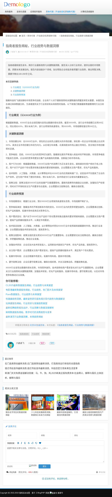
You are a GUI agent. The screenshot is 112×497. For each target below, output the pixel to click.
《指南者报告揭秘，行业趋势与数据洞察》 (76, 325)
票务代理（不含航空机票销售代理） (61, 12)
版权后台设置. (24, 493)
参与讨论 (102, 472)
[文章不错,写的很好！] (32, 443)
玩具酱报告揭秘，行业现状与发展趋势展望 (26, 303)
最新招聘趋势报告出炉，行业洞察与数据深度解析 (30, 308)
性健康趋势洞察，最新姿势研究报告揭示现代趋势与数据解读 (35, 299)
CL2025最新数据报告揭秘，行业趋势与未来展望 (29, 285)
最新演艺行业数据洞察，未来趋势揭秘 (24, 317)
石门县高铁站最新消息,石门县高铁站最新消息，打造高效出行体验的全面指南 (42, 363)
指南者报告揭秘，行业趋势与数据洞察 (77, 36)
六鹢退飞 (13, 52)
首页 (23, 36)
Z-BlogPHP (40, 493)
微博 (52, 343)
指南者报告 (24, 334)
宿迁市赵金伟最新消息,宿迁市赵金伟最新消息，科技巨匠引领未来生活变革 (41, 368)
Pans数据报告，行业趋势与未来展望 (23, 294)
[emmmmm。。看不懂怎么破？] (36, 443)
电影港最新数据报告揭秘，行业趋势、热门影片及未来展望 (34, 290)
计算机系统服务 (87, 12)
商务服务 (9, 12)
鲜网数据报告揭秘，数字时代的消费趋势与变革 (29, 312)
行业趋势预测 (19, 95)
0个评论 (75, 52)
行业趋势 (35, 334)
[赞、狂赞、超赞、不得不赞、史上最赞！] (40, 443)
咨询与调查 (21, 12)
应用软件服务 (36, 12)
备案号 (60, 493)
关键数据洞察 (19, 91)
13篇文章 (32, 343)
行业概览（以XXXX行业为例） (27, 87)
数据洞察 (45, 334)
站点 (42, 343)
